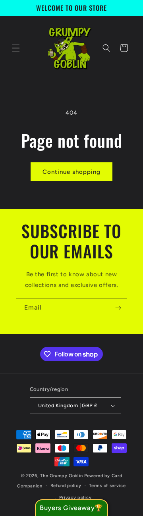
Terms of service (107, 485)
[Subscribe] (118, 307)
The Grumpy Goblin (61, 475)
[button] (16, 48)
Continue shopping (71, 171)
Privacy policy (75, 497)
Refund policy (65, 485)
